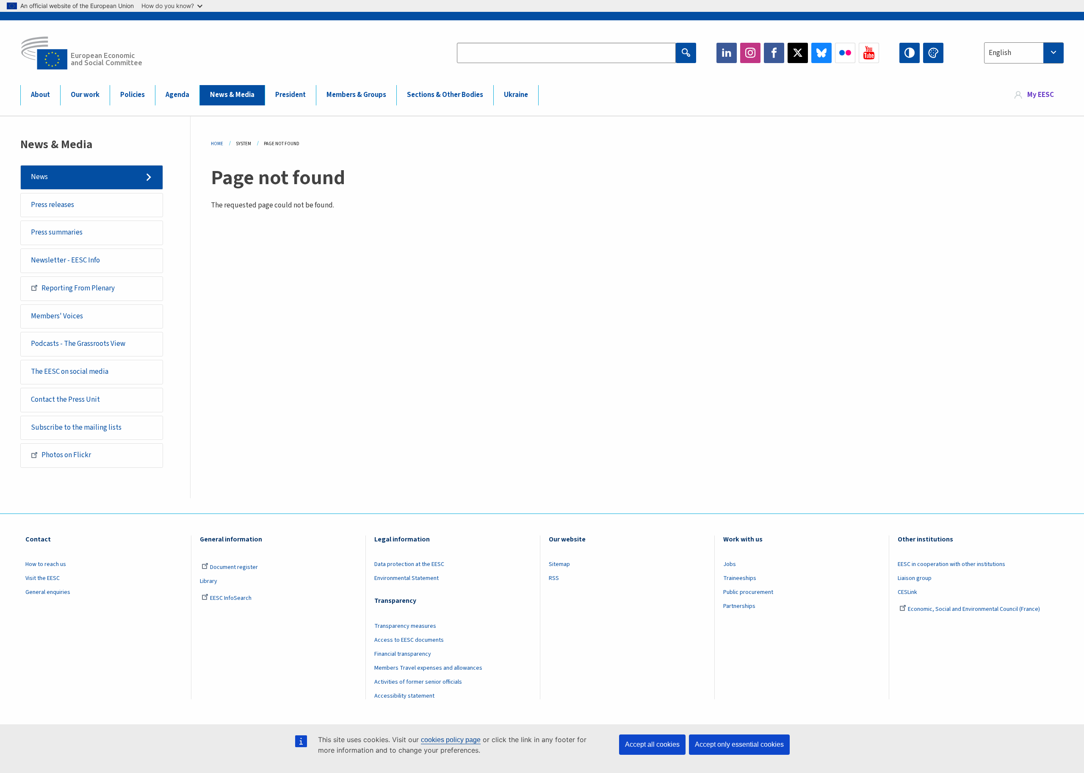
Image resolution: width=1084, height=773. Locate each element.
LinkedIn (726, 53)
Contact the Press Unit (65, 400)
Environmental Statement (406, 578)
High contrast (909, 53)
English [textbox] (1000, 53)
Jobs (729, 564)
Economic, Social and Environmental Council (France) (974, 609)
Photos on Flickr (66, 455)
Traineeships (739, 578)
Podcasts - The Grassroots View (78, 344)
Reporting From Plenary (78, 288)
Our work (85, 95)
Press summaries (57, 232)
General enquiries (47, 592)
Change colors (933, 53)
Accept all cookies (652, 744)
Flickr (845, 53)
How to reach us (45, 564)
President (290, 95)
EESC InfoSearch (231, 598)
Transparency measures (405, 626)
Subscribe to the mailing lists (76, 427)
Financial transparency (402, 654)
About (40, 95)
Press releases (52, 205)
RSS (554, 578)
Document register (234, 567)
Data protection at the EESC (409, 564)
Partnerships (739, 606)
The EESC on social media (69, 372)
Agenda (177, 95)
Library (208, 581)
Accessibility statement (404, 696)
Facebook (774, 53)
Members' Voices (57, 316)
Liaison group (915, 578)
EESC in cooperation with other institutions (951, 564)
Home (217, 144)
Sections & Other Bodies (445, 95)
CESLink (907, 592)
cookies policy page (451, 739)
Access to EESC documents (409, 640)
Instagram (750, 53)
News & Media (232, 95)
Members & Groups (356, 95)
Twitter (798, 53)
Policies (132, 95)
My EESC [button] (1040, 95)
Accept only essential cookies (739, 744)
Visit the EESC (42, 578)
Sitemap (559, 564)
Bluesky (821, 53)
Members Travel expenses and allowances (428, 668)
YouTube (869, 53)
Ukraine (516, 95)
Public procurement (748, 592)
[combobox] (1024, 52)
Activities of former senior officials (418, 682)
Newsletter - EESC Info (65, 260)
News (39, 177)
